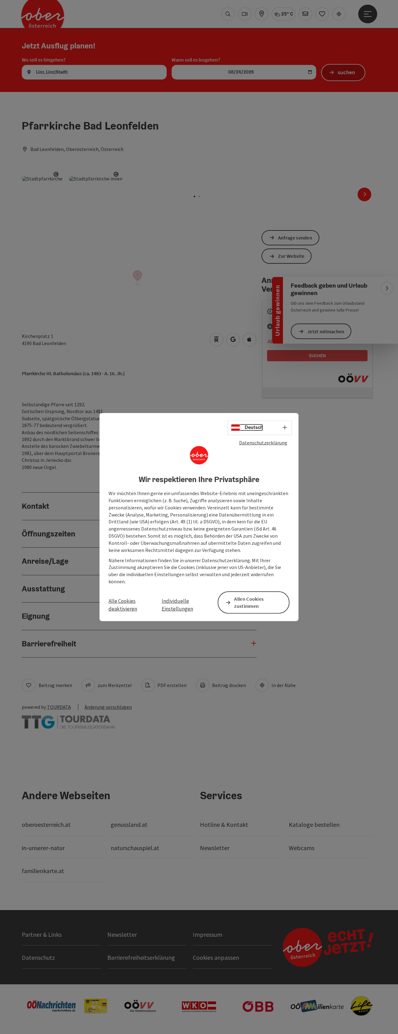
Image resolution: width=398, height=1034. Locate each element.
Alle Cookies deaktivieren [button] (123, 605)
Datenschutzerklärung (263, 442)
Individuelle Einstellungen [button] (177, 605)
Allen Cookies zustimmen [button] (249, 602)
